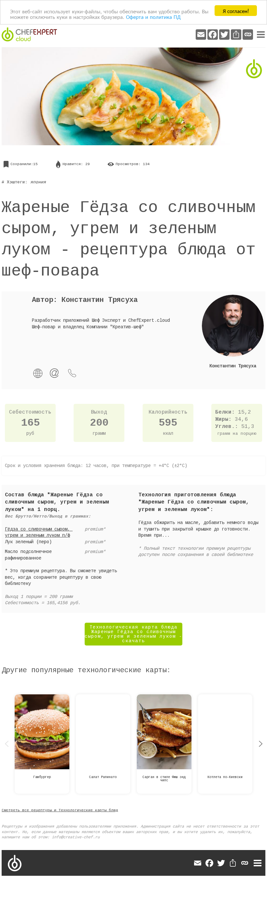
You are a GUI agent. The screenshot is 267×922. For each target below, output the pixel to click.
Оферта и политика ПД (153, 16)
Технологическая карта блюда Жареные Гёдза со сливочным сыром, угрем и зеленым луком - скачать (133, 634)
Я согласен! (236, 11)
